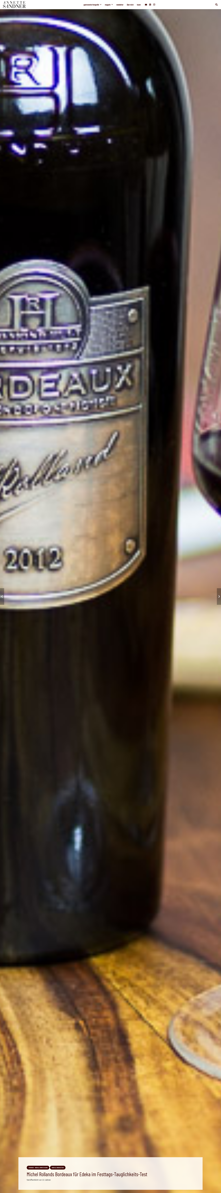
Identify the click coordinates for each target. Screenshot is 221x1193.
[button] (100, 4)
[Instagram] (154, 5)
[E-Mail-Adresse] (146, 5)
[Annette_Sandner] (14, 4)
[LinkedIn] (150, 5)
